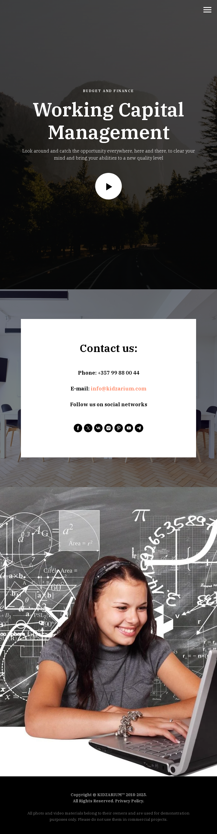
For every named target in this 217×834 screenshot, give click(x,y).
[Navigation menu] (207, 10)
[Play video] (108, 458)
